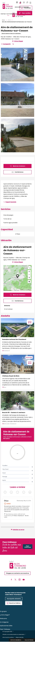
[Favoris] (24, 2)
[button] (27, 2)
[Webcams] (17, 2)
